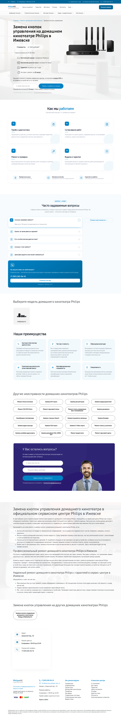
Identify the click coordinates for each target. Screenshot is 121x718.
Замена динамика (103, 409)
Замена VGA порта (51, 426)
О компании (95, 683)
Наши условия (18, 688)
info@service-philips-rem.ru (51, 683)
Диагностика (95, 693)
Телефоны (68, 691)
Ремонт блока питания (25, 402)
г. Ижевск (12, 1)
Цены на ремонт (27, 7)
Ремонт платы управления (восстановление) (77, 410)
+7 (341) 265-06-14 (108, 1)
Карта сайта (43, 700)
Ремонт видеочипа (77, 433)
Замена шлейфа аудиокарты (25, 433)
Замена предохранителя (103, 402)
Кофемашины (69, 685)
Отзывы (54, 7)
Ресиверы (68, 693)
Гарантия (38, 7)
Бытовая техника (48, 13)
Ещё (69, 7)
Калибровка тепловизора (25, 418)
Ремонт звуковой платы (51, 409)
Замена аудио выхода (25, 426)
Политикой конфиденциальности (43, 92)
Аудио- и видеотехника (65, 13)
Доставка (47, 7)
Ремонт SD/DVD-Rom (25, 409)
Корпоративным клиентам (100, 697)
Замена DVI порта (51, 402)
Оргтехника (79, 13)
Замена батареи (103, 418)
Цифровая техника (14, 13)
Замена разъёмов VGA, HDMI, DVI (51, 433)
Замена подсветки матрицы (77, 418)
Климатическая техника (32, 13)
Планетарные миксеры (73, 697)
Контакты (63, 7)
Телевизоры (69, 683)
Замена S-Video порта (77, 426)
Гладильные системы (72, 695)
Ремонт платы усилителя (103, 426)
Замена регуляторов (77, 402)
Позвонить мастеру (45, 280)
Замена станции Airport (51, 418)
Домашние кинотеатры (73, 689)
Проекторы (69, 687)
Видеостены (69, 699)
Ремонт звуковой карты (103, 433)
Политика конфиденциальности (24, 686)
